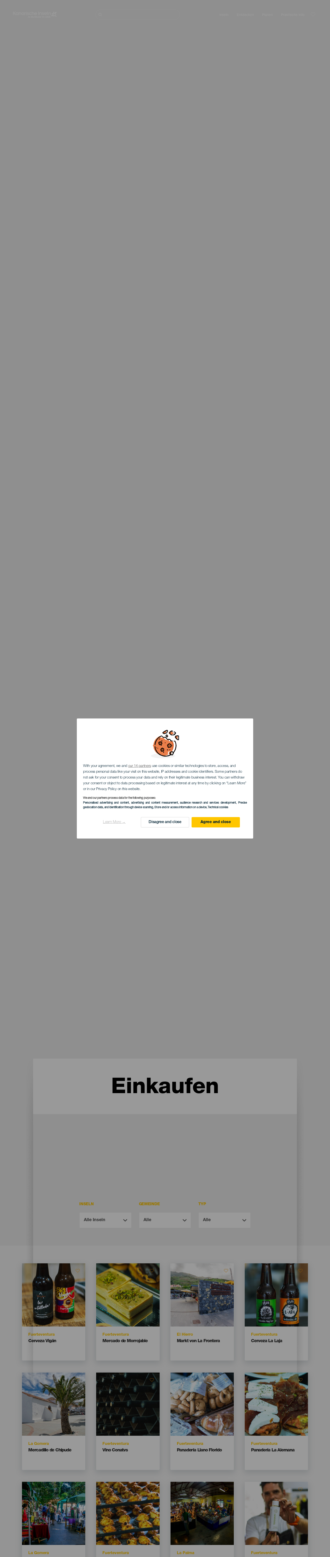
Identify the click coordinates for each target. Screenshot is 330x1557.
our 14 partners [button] (139, 766)
